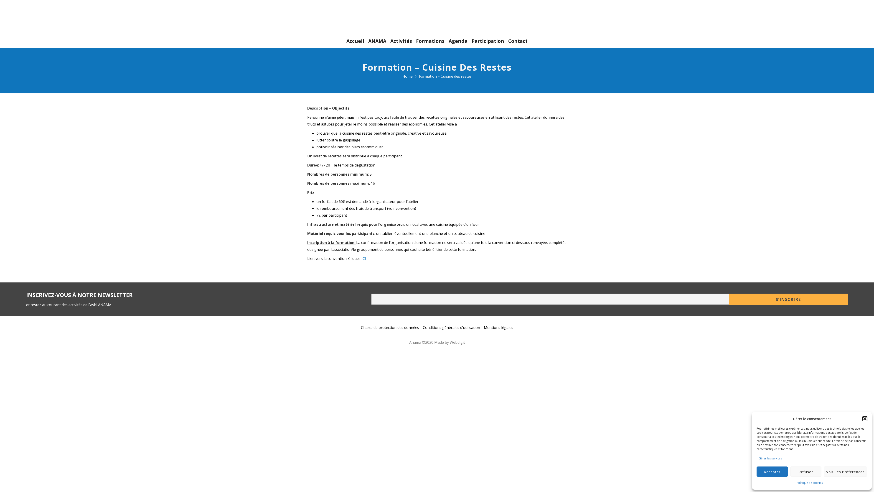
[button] (865, 418)
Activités (401, 41)
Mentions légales (498, 327)
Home (407, 76)
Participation (488, 41)
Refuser (806, 471)
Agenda (458, 41)
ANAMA (377, 41)
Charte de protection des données (390, 327)
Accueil (355, 41)
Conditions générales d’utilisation (451, 327)
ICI (363, 258)
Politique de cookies (810, 483)
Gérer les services (770, 458)
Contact (518, 41)
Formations (430, 41)
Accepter (772, 471)
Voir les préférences (845, 471)
